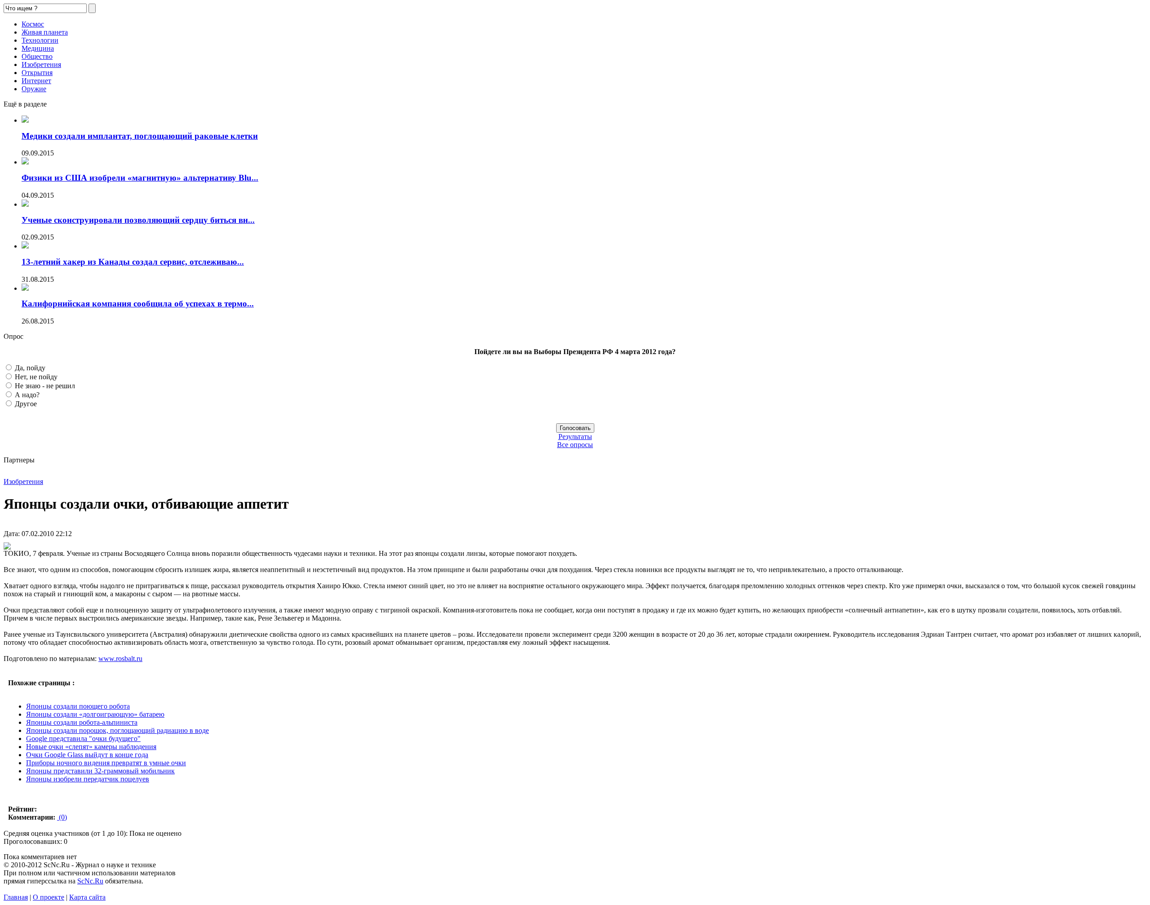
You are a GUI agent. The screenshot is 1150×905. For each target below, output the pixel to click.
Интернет (36, 80)
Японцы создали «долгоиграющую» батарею (95, 714)
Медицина (38, 48)
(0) (62, 817)
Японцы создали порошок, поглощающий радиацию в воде (117, 730)
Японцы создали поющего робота (78, 706)
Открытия (37, 72)
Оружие (34, 89)
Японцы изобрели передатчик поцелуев (87, 779)
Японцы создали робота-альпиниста (81, 722)
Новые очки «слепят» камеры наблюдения (91, 746)
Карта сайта (87, 897)
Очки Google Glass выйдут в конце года (87, 755)
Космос (33, 24)
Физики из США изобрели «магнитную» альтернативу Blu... (140, 177)
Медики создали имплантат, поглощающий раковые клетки (140, 136)
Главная (16, 897)
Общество (37, 56)
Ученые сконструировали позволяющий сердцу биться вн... (138, 220)
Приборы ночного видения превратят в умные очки (106, 763)
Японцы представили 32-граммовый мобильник (100, 771)
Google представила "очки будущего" (83, 738)
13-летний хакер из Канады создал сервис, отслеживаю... (133, 261)
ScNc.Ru (90, 881)
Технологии (40, 40)
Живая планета (45, 32)
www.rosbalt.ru (120, 658)
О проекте (48, 897)
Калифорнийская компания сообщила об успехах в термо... (138, 303)
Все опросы (575, 444)
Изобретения (41, 64)
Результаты (575, 436)
